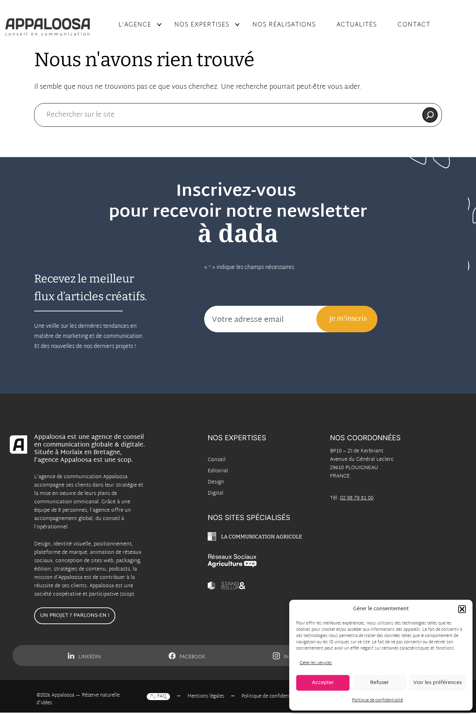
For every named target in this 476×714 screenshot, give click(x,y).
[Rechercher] (430, 115)
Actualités (357, 25)
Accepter (323, 683)
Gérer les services (316, 663)
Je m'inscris (348, 319)
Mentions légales (205, 696)
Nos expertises (201, 25)
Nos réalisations (284, 25)
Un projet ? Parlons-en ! (74, 615)
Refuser (379, 683)
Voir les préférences (437, 683)
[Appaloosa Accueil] (54, 27)
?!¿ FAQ (158, 696)
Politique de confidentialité (377, 700)
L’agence (134, 25)
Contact (414, 25)
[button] (462, 609)
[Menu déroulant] (159, 25)
